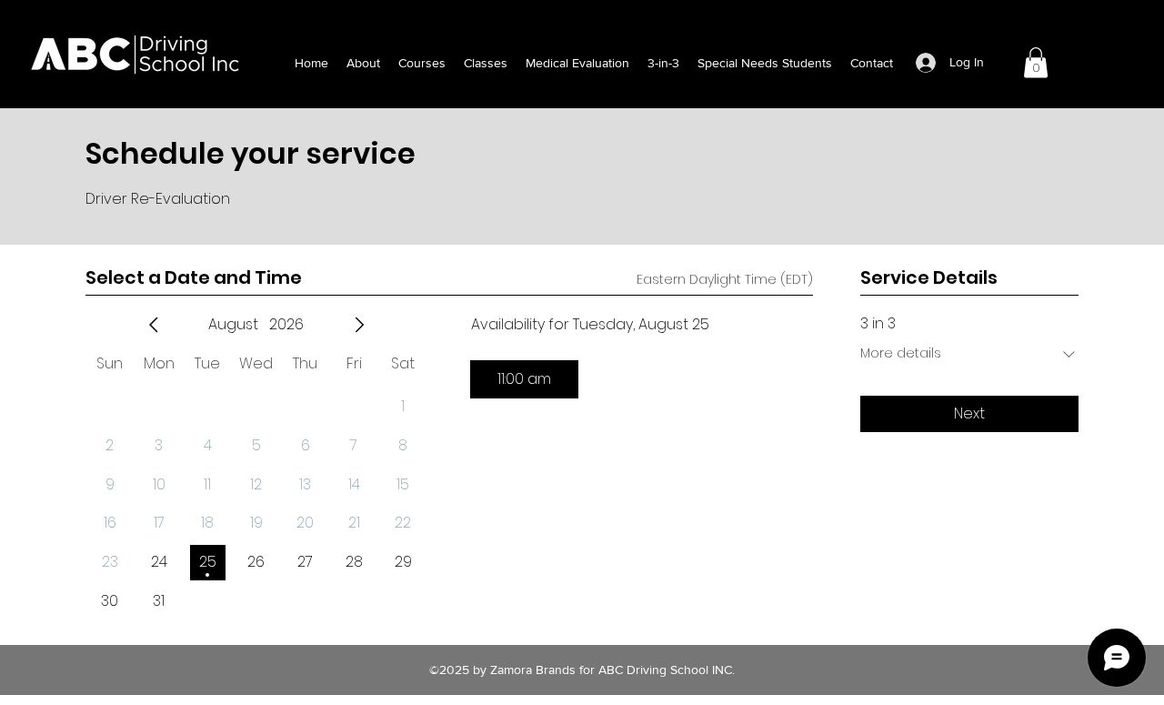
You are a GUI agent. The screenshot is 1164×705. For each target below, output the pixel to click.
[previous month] (154, 325)
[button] (1036, 62)
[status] (725, 279)
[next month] (359, 325)
